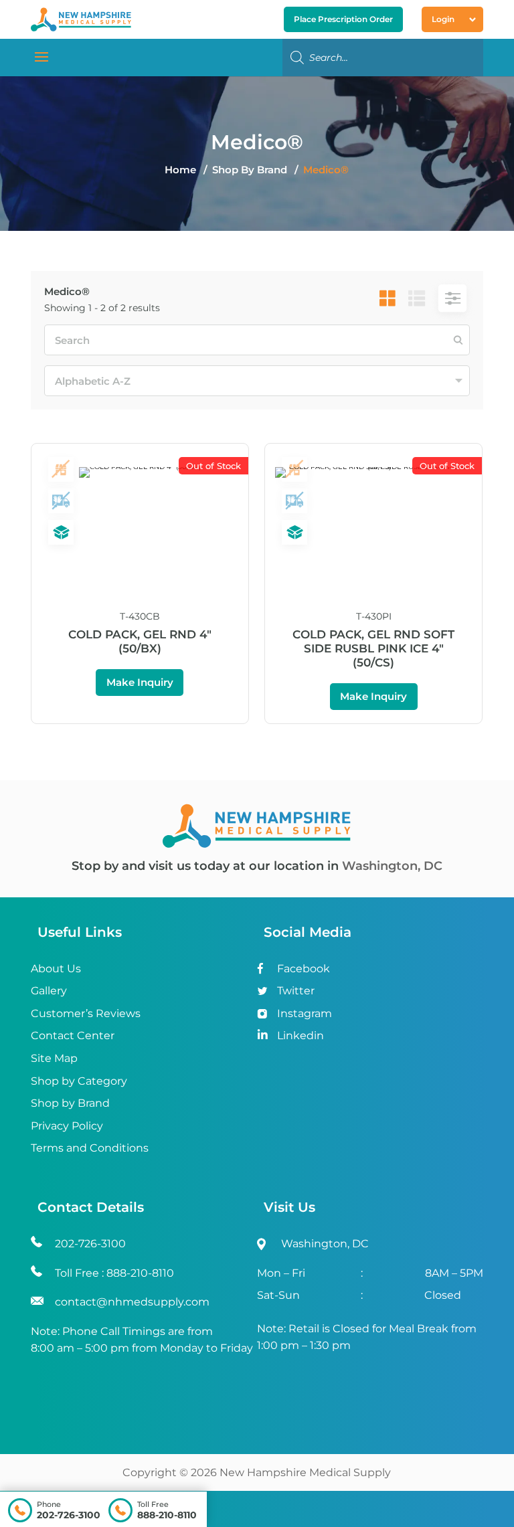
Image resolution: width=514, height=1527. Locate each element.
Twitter (296, 990)
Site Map (54, 1058)
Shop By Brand (251, 169)
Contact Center (72, 1035)
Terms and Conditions (90, 1148)
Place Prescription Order (343, 19)
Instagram (304, 1013)
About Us (56, 968)
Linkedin (300, 1035)
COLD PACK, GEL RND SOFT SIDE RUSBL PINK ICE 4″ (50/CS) (373, 648)
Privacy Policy (67, 1125)
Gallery (49, 990)
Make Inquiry (139, 682)
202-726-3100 (68, 1515)
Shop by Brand (70, 1103)
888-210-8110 (167, 1515)
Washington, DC (392, 866)
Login (443, 19)
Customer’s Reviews (86, 1013)
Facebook (303, 968)
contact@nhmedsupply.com (132, 1301)
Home (180, 169)
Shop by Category (79, 1081)
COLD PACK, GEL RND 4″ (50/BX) (139, 641)
